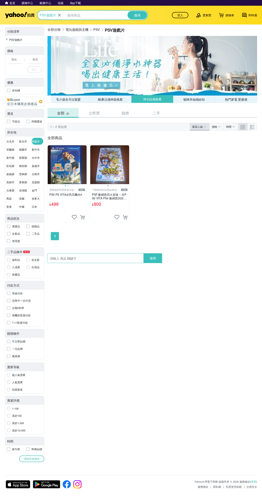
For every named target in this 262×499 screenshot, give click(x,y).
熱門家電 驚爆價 (236, 99)
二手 (156, 113)
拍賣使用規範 (234, 487)
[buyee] (24, 102)
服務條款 (203, 487)
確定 (34, 69)
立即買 (94, 113)
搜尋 (153, 258)
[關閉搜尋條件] (59, 15)
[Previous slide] (50, 165)
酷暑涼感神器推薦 (110, 99)
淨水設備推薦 (152, 99)
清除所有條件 (32, 459)
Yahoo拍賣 (20, 15)
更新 (253, 481)
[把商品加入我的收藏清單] (74, 217)
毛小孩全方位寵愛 (68, 99)
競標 (125, 113)
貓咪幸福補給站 (194, 99)
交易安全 (251, 487)
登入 (180, 15)
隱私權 (217, 487)
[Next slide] (84, 165)
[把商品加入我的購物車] (82, 217)
